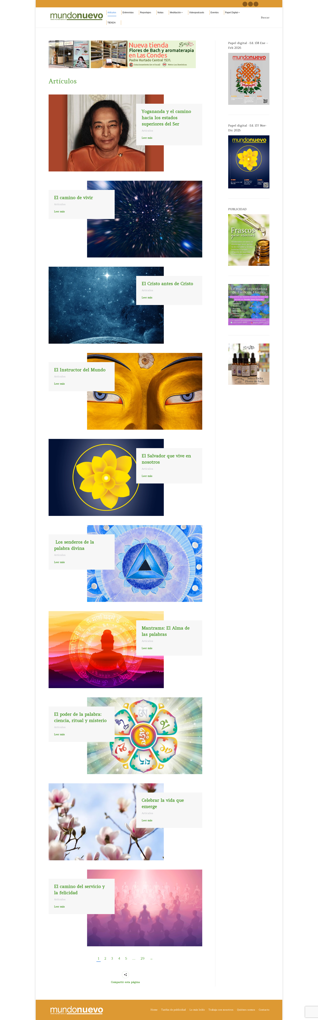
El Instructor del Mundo (79, 370)
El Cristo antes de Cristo (167, 283)
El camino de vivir (73, 197)
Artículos (63, 81)
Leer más (147, 137)
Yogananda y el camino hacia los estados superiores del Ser (166, 117)
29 (142, 958)
